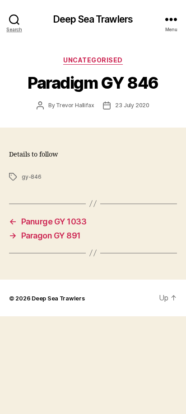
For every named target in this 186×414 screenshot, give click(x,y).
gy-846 (32, 176)
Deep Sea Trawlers (93, 19)
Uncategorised (93, 60)
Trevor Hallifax (75, 105)
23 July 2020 (132, 105)
